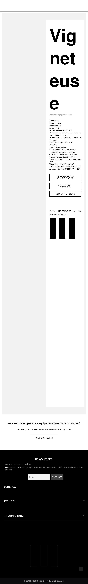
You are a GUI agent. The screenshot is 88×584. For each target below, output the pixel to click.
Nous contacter (44, 438)
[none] (75, 5)
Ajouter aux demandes (65, 186)
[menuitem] (75, 2)
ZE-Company (59, 581)
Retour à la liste (65, 194)
